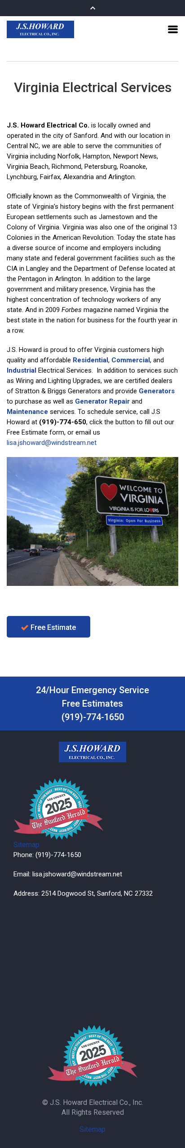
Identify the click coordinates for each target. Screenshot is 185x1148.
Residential (90, 360)
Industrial (21, 370)
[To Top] (168, 1124)
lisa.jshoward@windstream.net (52, 443)
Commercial (130, 360)
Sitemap (26, 844)
